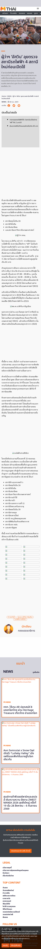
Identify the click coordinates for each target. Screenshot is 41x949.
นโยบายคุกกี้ (7, 867)
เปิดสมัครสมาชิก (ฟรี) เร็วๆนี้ (20, 851)
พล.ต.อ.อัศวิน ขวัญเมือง (25, 617)
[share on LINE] (19, 105)
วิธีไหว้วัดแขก (7, 909)
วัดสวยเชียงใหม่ (8, 890)
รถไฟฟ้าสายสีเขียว (20, 619)
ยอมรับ (5, 945)
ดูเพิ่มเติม (36, 672)
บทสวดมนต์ (7, 901)
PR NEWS (7, 702)
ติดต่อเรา (6, 873)
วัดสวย (5, 887)
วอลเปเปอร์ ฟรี (8, 914)
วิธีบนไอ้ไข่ (6, 904)
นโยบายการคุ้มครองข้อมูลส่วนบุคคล (15, 870)
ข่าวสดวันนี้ (11, 617)
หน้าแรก (5, 13)
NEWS (3, 51)
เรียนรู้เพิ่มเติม (15, 945)
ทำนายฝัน (13, 13)
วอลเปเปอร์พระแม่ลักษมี (11, 912)
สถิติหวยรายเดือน (9, 895)
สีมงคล (5, 917)
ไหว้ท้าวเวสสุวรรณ (9, 906)
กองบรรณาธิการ (26, 631)
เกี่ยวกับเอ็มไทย (8, 875)
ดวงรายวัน (6, 898)
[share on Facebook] (9, 105)
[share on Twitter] (14, 105)
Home (4, 96)
